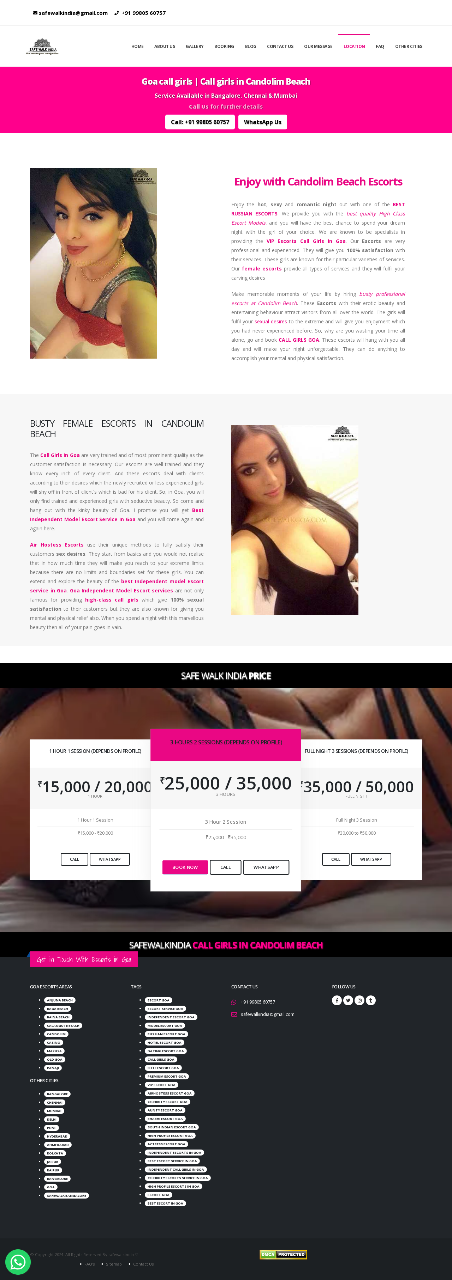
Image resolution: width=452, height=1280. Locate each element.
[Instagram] (359, 1000)
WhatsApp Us (262, 122)
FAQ (380, 46)
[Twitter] (348, 1000)
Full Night (356, 796)
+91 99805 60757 (143, 12)
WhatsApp (110, 859)
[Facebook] (337, 1000)
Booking (224, 46)
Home (137, 46)
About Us (164, 46)
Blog (250, 46)
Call (74, 859)
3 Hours (226, 794)
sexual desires (271, 321)
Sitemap (113, 1264)
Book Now (185, 867)
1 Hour (95, 796)
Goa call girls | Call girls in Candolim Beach (226, 81)
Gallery (195, 46)
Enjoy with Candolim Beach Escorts (318, 181)
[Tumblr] (371, 1000)
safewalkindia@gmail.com (73, 12)
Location (354, 46)
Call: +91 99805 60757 (200, 122)
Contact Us (280, 46)
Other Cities (408, 46)
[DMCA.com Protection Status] (283, 1255)
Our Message (318, 46)
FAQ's (89, 1264)
